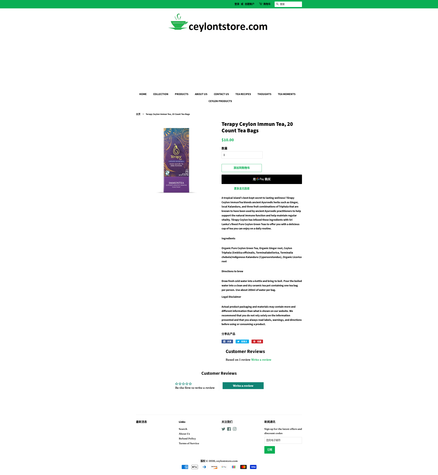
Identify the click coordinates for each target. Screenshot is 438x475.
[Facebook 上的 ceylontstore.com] (229, 429)
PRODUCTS (181, 94)
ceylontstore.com (227, 461)
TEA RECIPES (243, 94)
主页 (138, 114)
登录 (237, 4)
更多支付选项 (241, 188)
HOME (143, 94)
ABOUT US (201, 94)
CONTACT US (221, 94)
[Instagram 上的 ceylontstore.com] (234, 429)
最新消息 (141, 422)
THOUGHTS (264, 94)
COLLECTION (160, 94)
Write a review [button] (243, 385)
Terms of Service (189, 443)
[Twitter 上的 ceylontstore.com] (223, 429)
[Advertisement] (219, 62)
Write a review (261, 359)
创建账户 (249, 4)
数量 (224, 148)
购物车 (267, 4)
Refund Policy (187, 438)
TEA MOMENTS (286, 94)
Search (183, 428)
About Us (184, 433)
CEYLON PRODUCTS (220, 101)
